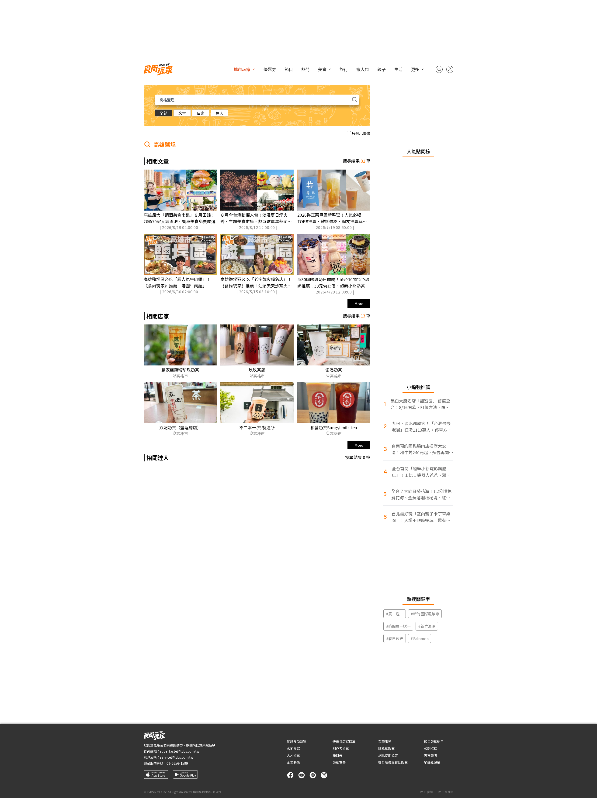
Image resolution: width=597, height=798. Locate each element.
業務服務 (384, 741)
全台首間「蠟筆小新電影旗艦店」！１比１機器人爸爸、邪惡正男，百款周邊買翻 (421, 471)
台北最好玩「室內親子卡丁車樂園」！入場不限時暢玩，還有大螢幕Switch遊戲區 (421, 517)
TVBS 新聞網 (445, 792)
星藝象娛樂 (432, 762)
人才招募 (293, 755)
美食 (322, 69)
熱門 (305, 69)
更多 (415, 69)
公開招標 (430, 748)
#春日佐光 (394, 638)
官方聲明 (430, 755)
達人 (219, 113)
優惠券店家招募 (344, 741)
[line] (312, 775)
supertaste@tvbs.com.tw (179, 751)
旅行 (344, 69)
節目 (289, 69)
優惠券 (270, 69)
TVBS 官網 (426, 792)
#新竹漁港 (426, 626)
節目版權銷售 (434, 741)
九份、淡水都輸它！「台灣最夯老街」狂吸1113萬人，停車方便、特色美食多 (421, 426)
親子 (381, 69)
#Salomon (420, 638)
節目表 (337, 755)
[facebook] (290, 775)
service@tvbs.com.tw (176, 757)
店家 (201, 113)
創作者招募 (341, 748)
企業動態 (293, 762)
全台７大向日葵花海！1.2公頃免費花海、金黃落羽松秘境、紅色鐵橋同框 (421, 494)
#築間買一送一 (398, 626)
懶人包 (362, 69)
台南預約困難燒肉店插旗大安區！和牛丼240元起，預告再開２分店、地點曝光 (422, 449)
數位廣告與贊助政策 (393, 762)
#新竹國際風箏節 (425, 614)
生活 (398, 69)
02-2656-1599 (177, 763)
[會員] (449, 69)
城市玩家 (242, 69)
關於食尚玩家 (296, 741)
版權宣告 (339, 762)
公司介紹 (293, 748)
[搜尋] (439, 69)
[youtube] (301, 775)
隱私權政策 (386, 748)
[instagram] (323, 775)
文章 (182, 113)
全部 (163, 113)
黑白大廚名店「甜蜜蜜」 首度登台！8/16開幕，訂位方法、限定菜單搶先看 (420, 404)
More (358, 303)
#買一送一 (394, 614)
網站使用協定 (388, 755)
